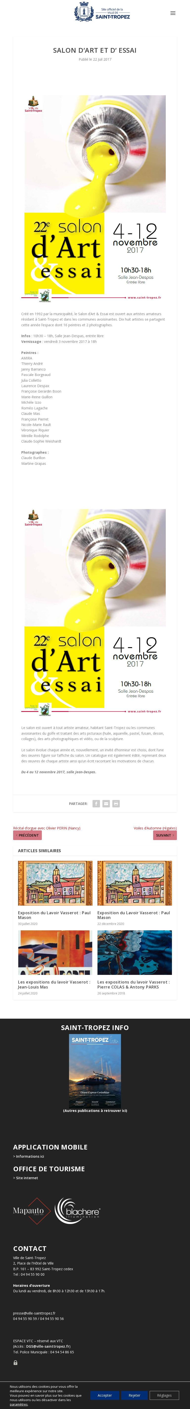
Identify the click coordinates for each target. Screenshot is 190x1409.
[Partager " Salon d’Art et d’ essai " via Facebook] (96, 804)
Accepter (105, 1395)
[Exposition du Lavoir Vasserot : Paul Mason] (55, 883)
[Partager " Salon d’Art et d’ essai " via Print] (116, 804)
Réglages (164, 1395)
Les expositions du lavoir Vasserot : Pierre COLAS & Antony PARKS (133, 984)
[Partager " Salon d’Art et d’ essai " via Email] (106, 804)
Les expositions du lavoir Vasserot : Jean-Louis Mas (54, 984)
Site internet (26, 1177)
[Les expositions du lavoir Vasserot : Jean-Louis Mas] (55, 952)
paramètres (19, 1404)
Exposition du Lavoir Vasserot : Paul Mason (54, 915)
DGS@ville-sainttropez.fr (47, 1346)
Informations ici (30, 1156)
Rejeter (134, 1395)
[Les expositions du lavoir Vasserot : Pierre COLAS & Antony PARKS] (134, 952)
